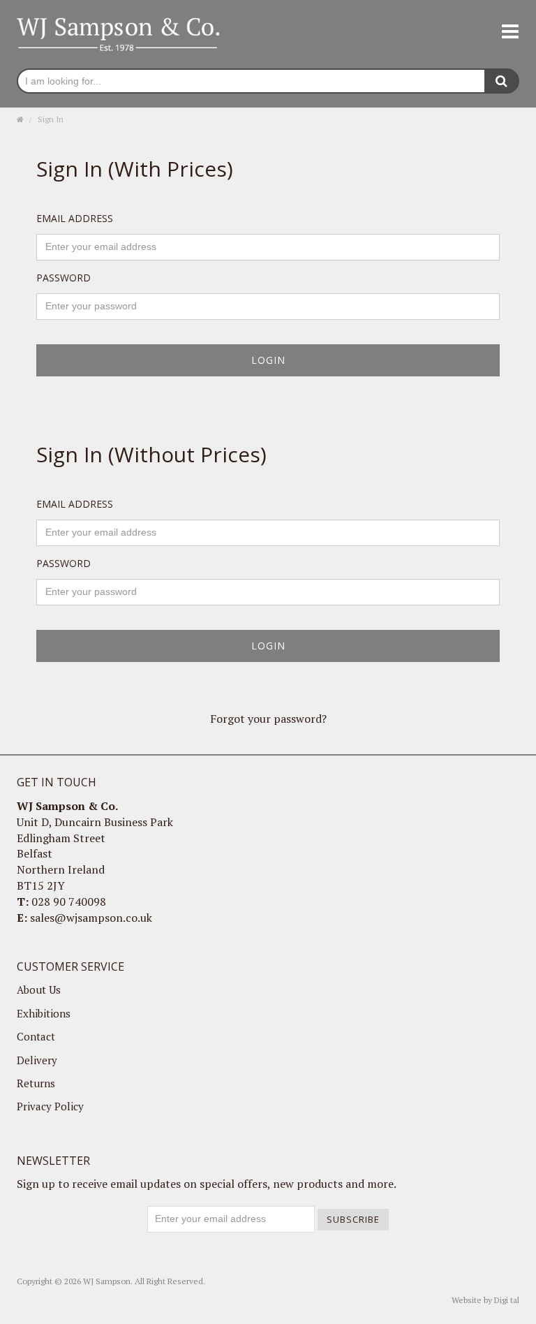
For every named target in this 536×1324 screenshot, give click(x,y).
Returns (36, 1083)
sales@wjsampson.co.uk (91, 917)
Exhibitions (43, 1013)
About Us (39, 989)
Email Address (74, 218)
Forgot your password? (268, 718)
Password (63, 277)
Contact (36, 1036)
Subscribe (353, 1219)
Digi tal (506, 1300)
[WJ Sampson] (118, 33)
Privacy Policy (50, 1106)
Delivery (37, 1060)
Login (268, 360)
